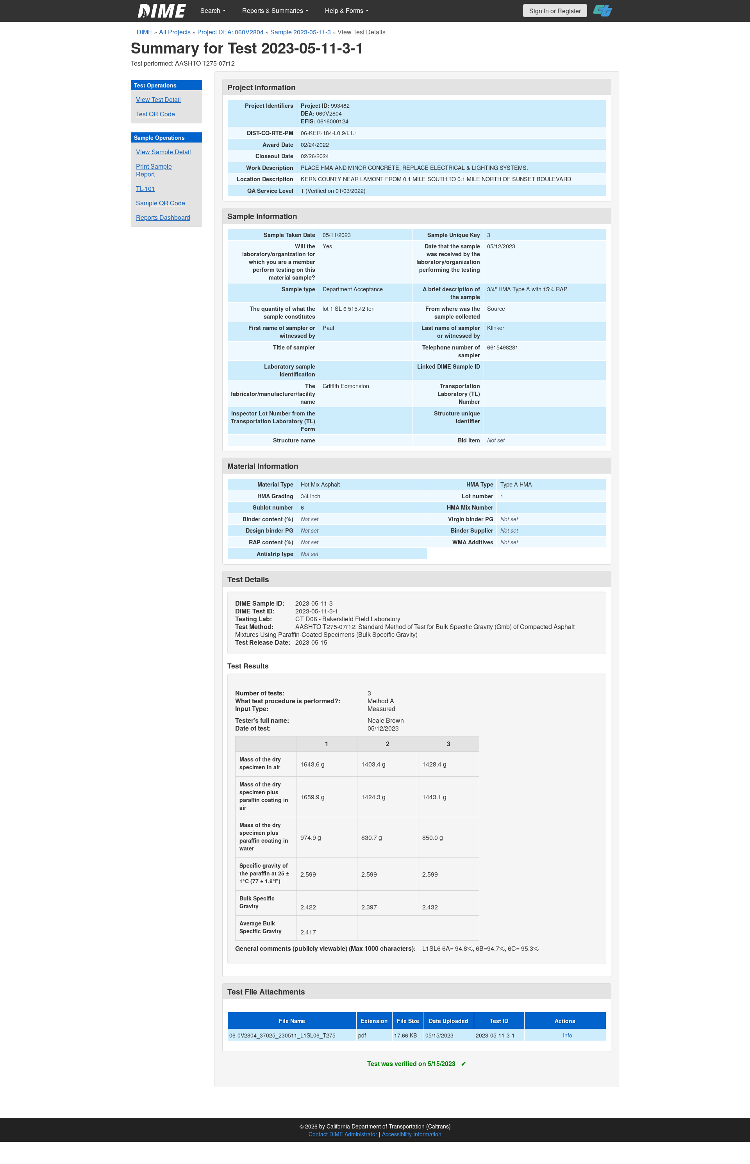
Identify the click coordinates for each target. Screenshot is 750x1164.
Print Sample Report (154, 170)
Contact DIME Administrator (343, 1134)
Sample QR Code (160, 202)
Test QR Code (155, 113)
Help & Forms (345, 10)
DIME (144, 31)
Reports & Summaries (273, 10)
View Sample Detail (163, 151)
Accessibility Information (411, 1134)
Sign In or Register (555, 10)
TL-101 (145, 188)
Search (211, 10)
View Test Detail (158, 99)
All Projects (175, 31)
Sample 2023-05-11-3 (300, 31)
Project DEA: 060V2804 (230, 31)
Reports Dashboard (163, 217)
